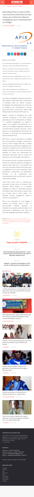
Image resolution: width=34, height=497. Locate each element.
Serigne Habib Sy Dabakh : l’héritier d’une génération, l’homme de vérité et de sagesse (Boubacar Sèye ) (15, 368)
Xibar (3, 474)
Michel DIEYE (7, 295)
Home (3, 6)
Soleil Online (5, 477)
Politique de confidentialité (19, 459)
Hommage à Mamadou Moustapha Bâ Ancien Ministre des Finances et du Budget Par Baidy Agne (16, 85)
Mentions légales (6, 459)
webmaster (6, 347)
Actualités (8, 6)
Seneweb (4, 469)
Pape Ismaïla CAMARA (9, 25)
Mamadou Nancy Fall (9, 321)
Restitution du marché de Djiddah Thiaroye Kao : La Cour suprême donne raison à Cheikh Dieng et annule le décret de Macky (16, 79)
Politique (20, 6)
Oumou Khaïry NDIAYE (9, 396)
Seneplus (4, 481)
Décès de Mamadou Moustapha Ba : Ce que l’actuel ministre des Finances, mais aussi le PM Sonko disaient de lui (16, 64)
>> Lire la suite (6, 442)
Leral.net (4, 468)
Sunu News (5, 479)
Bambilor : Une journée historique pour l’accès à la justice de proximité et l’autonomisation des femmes (16, 342)
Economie (14, 6)
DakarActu (5, 473)
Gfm (3, 471)
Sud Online (5, 476)
